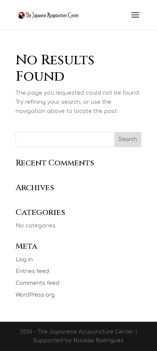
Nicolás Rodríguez (98, 340)
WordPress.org (35, 295)
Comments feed (37, 283)
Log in (24, 259)
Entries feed (32, 271)
